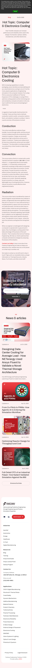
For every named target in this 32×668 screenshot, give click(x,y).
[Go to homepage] (9, 503)
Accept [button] (15, 11)
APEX (20, 659)
